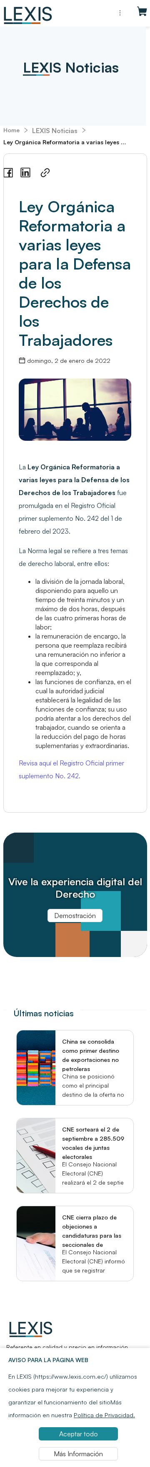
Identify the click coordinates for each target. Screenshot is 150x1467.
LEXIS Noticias (55, 130)
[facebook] (8, 173)
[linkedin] (25, 172)
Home (11, 130)
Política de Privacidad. (104, 1414)
